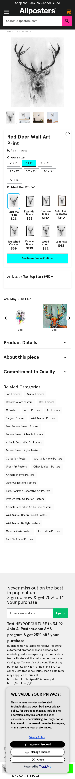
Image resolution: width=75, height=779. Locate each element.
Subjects (12, 32)
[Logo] (38, 11)
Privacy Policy (37, 737)
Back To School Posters (19, 539)
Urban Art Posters (16, 467)
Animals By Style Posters (20, 475)
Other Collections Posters (21, 483)
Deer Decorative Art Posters (22, 426)
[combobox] (32, 21)
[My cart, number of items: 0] (68, 11)
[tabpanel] (37, 221)
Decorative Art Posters (19, 402)
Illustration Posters (49, 531)
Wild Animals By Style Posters (23, 523)
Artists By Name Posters (48, 459)
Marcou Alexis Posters (19, 531)
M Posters (12, 410)
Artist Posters (32, 410)
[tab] (13, 163)
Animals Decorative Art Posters (24, 442)
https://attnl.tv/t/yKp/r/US (23, 679)
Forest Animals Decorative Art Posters (28, 491)
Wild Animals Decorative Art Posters (27, 515)
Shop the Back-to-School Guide (37, 3)
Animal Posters (35, 394)
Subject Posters (15, 418)
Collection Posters (17, 459)
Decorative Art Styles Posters (23, 450)
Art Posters (53, 410)
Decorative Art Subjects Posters (24, 434)
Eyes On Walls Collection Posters (25, 499)
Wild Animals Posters (43, 418)
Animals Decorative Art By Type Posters (28, 507)
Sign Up (60, 613)
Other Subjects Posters (46, 467)
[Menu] (6, 12)
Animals (26, 32)
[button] (37, 3)
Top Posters (13, 394)
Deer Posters (46, 402)
